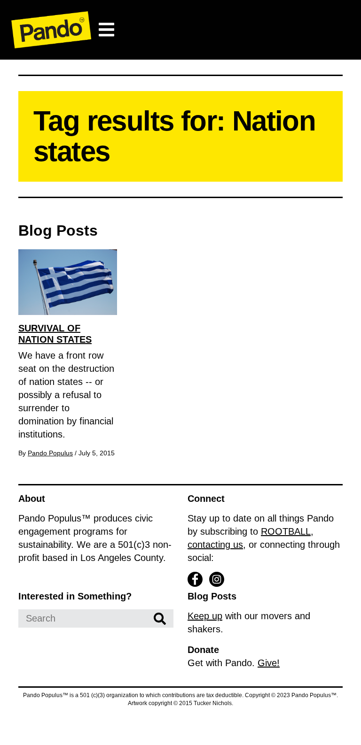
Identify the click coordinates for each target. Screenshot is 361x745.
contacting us (215, 544)
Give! (269, 663)
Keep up (205, 616)
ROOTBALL (286, 531)
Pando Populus (50, 453)
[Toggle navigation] (106, 29)
